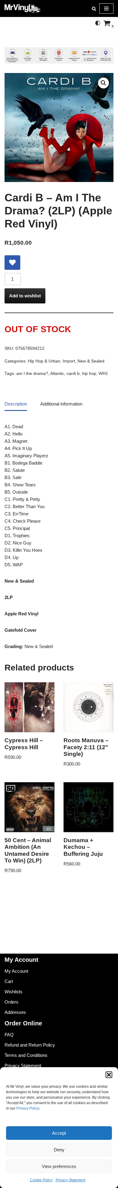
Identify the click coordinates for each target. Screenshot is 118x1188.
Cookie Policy (41, 1180)
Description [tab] (16, 403)
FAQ (9, 1034)
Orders (11, 1001)
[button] (109, 1075)
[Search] (94, 8)
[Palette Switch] (97, 23)
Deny (59, 1149)
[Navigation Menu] (106, 8)
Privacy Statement (70, 1180)
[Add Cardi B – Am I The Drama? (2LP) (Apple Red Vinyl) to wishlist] (12, 262)
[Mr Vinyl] (23, 8)
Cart (9, 981)
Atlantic (57, 373)
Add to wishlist (25, 295)
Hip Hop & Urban (44, 361)
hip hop (89, 373)
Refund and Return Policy (30, 1044)
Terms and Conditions (26, 1055)
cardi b (73, 373)
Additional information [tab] (61, 403)
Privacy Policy (27, 1108)
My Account (16, 971)
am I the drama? (32, 373)
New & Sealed (90, 361)
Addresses (15, 1012)
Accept (59, 1133)
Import (69, 361)
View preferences (59, 1166)
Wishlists (13, 991)
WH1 (103, 373)
